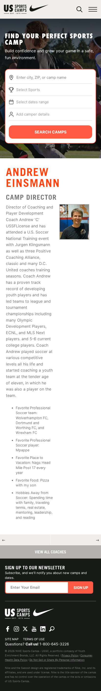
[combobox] (54, 77)
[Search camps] (51, 629)
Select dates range (32, 102)
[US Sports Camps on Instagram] (16, 629)
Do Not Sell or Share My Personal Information (57, 660)
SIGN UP (81, 587)
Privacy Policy (70, 655)
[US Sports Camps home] (26, 9)
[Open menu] (92, 9)
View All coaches (50, 551)
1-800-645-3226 (54, 644)
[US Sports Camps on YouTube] (34, 629)
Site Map (12, 639)
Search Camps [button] (50, 132)
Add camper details (33, 114)
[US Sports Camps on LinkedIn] (43, 629)
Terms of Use (34, 639)
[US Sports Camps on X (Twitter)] (25, 629)
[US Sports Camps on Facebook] (7, 629)
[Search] (79, 9)
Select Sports (28, 89)
